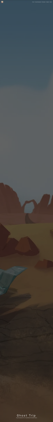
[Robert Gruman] (2, 2)
